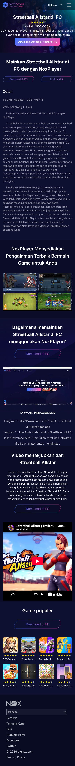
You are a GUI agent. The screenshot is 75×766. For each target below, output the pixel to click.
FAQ (9, 729)
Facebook (13, 740)
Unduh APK (56, 79)
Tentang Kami (15, 723)
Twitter (11, 746)
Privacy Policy (15, 757)
